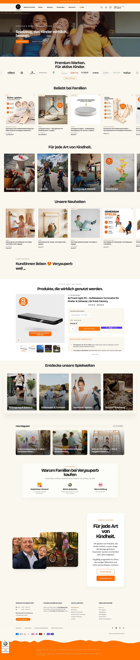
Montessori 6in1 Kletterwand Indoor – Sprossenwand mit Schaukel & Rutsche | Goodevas (117, 130)
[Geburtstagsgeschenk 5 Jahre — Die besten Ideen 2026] (33, 442)
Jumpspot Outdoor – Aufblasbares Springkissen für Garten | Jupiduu (82, 129)
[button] (41, 7)
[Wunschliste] (110, 7)
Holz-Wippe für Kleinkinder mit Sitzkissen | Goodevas (117, 243)
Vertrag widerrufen (23, 619)
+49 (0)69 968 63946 (21, 615)
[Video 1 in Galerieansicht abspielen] (40, 348)
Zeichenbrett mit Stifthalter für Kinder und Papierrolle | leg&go (19, 243)
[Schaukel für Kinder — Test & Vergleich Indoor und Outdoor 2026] (107, 442)
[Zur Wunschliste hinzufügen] (34, 95)
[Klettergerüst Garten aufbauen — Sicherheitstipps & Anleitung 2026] (70, 442)
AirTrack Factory (74, 295)
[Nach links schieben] (23, 1)
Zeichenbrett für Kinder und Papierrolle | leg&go (52, 243)
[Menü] (8, 642)
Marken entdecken (70, 78)
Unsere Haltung (105, 572)
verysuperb (114, 633)
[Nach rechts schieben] (117, 1)
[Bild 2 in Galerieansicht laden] (31, 348)
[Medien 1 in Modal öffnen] (40, 318)
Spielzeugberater (105, 578)
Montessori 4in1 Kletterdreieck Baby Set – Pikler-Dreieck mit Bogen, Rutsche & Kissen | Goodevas (20, 130)
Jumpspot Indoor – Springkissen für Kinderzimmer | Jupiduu (50, 129)
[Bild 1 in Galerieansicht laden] (23, 348)
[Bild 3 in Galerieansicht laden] (48, 348)
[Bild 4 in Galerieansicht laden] (56, 348)
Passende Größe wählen (77, 311)
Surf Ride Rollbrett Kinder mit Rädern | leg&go (84, 243)
